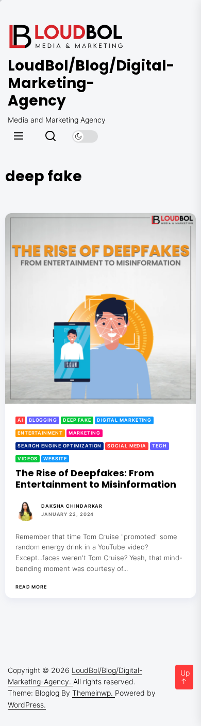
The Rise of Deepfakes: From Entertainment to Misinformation (96, 478)
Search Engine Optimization (60, 445)
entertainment (40, 433)
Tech (159, 445)
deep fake (77, 420)
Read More (31, 587)
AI (20, 420)
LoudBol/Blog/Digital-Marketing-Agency (69, 83)
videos (28, 458)
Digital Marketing (124, 420)
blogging (43, 420)
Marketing (84, 433)
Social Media (126, 445)
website (54, 458)
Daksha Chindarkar (72, 506)
